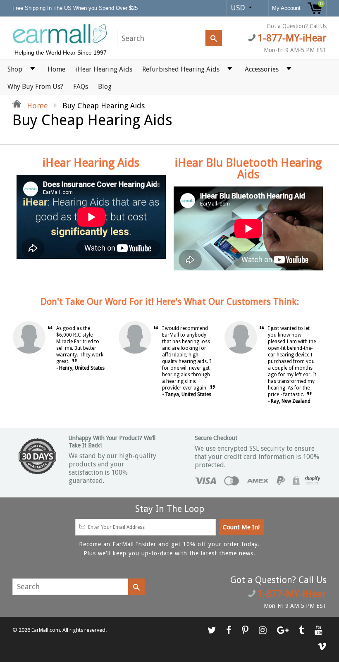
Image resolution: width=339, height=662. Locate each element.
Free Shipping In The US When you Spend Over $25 (75, 8)
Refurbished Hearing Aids (181, 69)
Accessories (262, 69)
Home (56, 69)
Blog (105, 87)
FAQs (80, 87)
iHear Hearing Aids (103, 69)
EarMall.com (45, 630)
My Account (286, 8)
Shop (14, 69)
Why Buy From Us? (35, 87)
